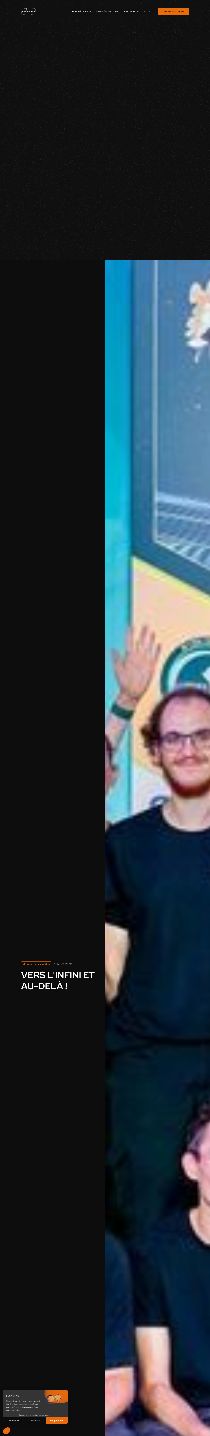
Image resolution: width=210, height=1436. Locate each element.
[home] (28, 11)
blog (147, 11)
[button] (82, 11)
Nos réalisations (107, 11)
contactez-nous (173, 11)
